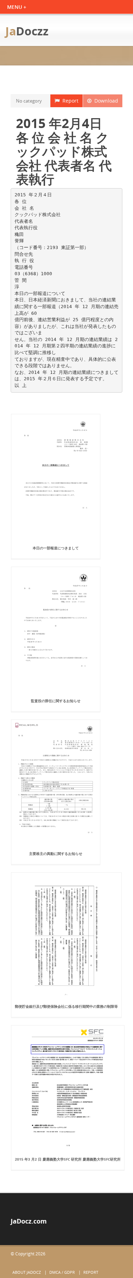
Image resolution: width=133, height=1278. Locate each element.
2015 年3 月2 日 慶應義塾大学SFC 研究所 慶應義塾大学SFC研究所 (68, 1159)
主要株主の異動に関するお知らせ (55, 853)
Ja (27, 31)
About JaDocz (26, 1272)
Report (69, 100)
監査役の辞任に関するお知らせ (56, 700)
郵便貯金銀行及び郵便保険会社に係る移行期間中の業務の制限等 (66, 1006)
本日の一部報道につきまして (56, 547)
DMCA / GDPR (62, 1272)
